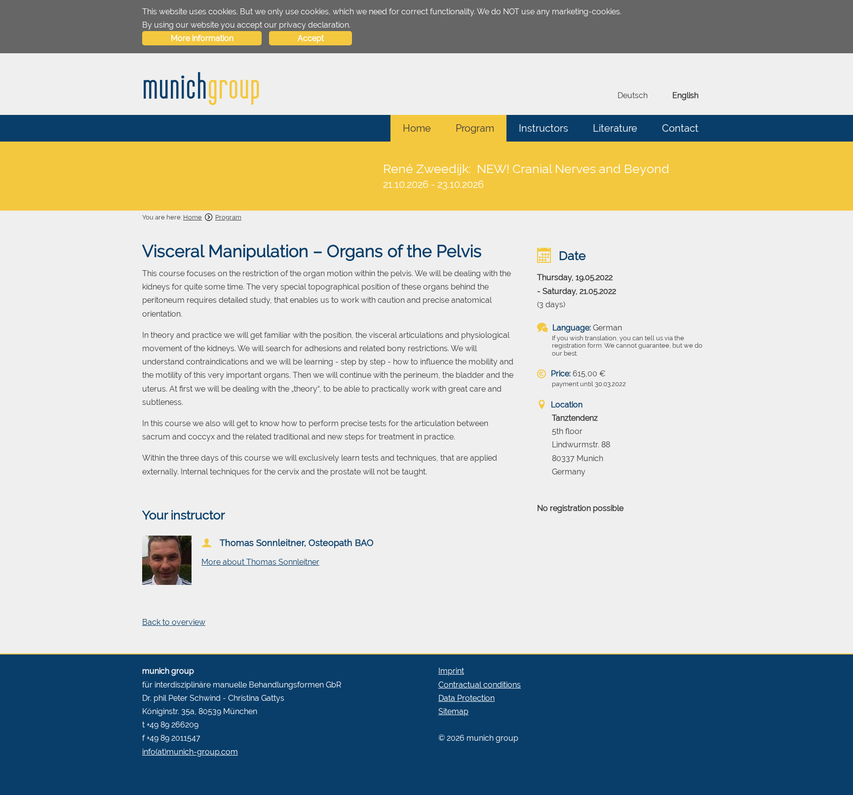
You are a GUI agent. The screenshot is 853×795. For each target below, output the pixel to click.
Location (565, 404)
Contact (680, 128)
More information (202, 38)
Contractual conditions (479, 684)
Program (475, 128)
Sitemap (453, 711)
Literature (615, 128)
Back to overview (173, 622)
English (685, 95)
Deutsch (633, 95)
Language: (570, 327)
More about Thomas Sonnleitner (260, 562)
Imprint (451, 671)
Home (417, 128)
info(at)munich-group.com (190, 752)
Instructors (543, 128)
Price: (560, 373)
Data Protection (466, 698)
